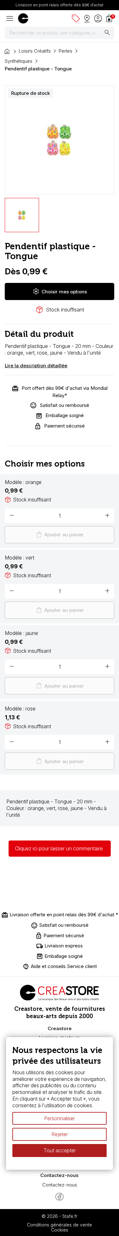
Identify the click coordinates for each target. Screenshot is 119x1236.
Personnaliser (59, 1118)
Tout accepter (59, 1150)
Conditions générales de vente (59, 1224)
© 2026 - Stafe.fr (59, 1216)
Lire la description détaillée (36, 366)
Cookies (59, 1230)
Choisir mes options (59, 291)
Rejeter (59, 1134)
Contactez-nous (59, 1185)
